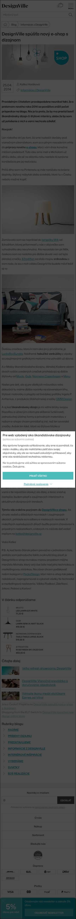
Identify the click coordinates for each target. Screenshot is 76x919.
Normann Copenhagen (46, 376)
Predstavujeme (19, 742)
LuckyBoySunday (12, 354)
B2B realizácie (19, 773)
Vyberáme (15, 761)
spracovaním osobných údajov (50, 807)
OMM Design (64, 399)
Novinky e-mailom (38, 792)
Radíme (13, 730)
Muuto (20, 376)
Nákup (38, 826)
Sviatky (13, 767)
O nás (38, 817)
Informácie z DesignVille (35, 90)
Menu (66, 376)
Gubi (28, 376)
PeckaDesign (31, 574)
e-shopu (31, 147)
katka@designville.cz (29, 534)
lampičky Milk (50, 240)
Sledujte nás (38, 843)
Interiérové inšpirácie (25, 755)
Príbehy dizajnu (20, 736)
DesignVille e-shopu (54, 510)
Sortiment (38, 835)
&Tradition (28, 259)
